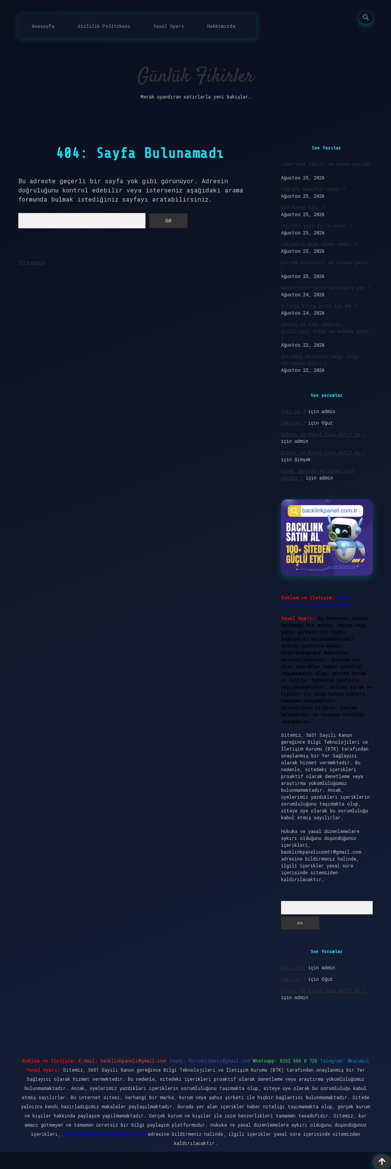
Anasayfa (43, 26)
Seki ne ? (293, 411)
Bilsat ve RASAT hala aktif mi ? (323, 434)
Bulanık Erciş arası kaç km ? (318, 306)
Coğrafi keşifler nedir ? (313, 189)
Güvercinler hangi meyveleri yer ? (325, 287)
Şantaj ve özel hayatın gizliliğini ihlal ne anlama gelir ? (325, 331)
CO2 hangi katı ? (303, 207)
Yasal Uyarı (168, 26)
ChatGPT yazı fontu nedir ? (316, 226)
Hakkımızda (221, 26)
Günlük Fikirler (195, 77)
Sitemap (31, 262)
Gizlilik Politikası (104, 26)
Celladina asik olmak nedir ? (319, 244)
